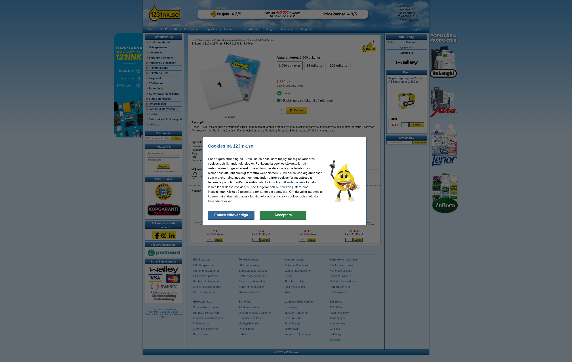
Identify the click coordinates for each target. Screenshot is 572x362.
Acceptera (283, 215)
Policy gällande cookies (288, 182)
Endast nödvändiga (231, 215)
